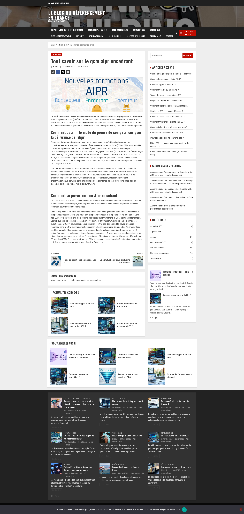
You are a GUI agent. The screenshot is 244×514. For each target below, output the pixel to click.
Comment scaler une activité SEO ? (165, 79)
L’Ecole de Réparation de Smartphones (127, 435)
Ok (184, 510)
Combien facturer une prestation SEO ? (59, 325)
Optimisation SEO (96, 36)
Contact (169, 36)
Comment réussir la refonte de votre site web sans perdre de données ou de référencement (79, 404)
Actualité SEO (139, 29)
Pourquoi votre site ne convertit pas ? (167, 138)
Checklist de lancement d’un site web (166, 132)
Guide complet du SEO (97, 29)
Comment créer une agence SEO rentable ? (169, 106)
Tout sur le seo (189, 33)
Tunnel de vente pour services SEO (165, 95)
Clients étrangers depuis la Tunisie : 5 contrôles (171, 74)
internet (80, 36)
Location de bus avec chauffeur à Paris (176, 466)
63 (156, 318)
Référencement (115, 36)
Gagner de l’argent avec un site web (166, 100)
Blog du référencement (61, 36)
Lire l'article (56, 427)
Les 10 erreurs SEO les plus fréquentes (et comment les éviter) (79, 437)
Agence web (155, 29)
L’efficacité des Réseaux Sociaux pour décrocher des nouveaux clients (78, 468)
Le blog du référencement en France (76, 15)
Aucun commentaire (137, 473)
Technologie (155, 36)
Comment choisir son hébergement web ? (168, 127)
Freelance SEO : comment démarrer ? (166, 111)
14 (56, 496)
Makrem (56, 67)
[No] (241, 509)
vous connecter (69, 280)
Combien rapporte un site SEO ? (59, 305)
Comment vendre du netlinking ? (106, 305)
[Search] (176, 33)
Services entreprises (136, 36)
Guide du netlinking (120, 29)
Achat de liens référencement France (67, 29)
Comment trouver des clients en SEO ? (106, 325)
